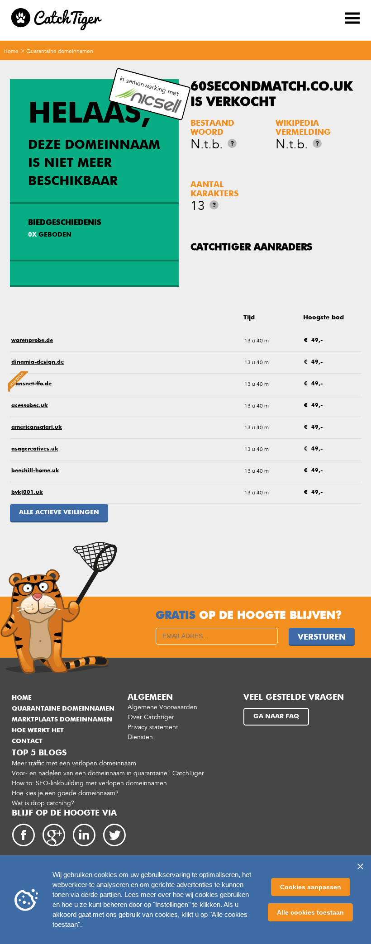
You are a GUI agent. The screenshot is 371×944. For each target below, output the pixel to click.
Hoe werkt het (38, 730)
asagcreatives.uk (34, 449)
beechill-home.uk (35, 471)
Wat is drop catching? (43, 803)
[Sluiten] (360, 866)
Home (11, 51)
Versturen (322, 637)
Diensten (140, 737)
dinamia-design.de (37, 362)
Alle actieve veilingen (59, 512)
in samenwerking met (149, 86)
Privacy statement (153, 727)
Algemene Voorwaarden (162, 707)
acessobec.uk (29, 405)
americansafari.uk (36, 427)
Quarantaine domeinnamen (59, 51)
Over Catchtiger (151, 717)
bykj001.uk (27, 492)
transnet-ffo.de (31, 384)
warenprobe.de (32, 340)
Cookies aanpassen (310, 887)
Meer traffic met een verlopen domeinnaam (74, 763)
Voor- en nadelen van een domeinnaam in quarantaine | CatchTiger (108, 773)
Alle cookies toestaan (310, 912)
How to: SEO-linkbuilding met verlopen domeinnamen (89, 783)
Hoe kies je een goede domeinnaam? (65, 793)
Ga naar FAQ (276, 716)
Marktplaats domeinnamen (62, 719)
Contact (27, 741)
